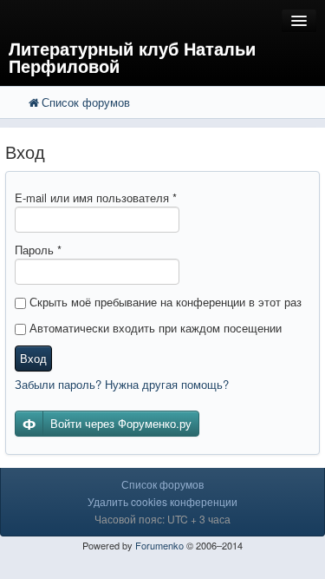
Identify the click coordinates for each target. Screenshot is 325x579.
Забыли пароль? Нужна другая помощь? (122, 384)
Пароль (38, 249)
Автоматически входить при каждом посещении (154, 327)
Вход (33, 358)
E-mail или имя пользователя (96, 197)
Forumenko (159, 545)
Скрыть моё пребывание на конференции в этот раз (164, 301)
